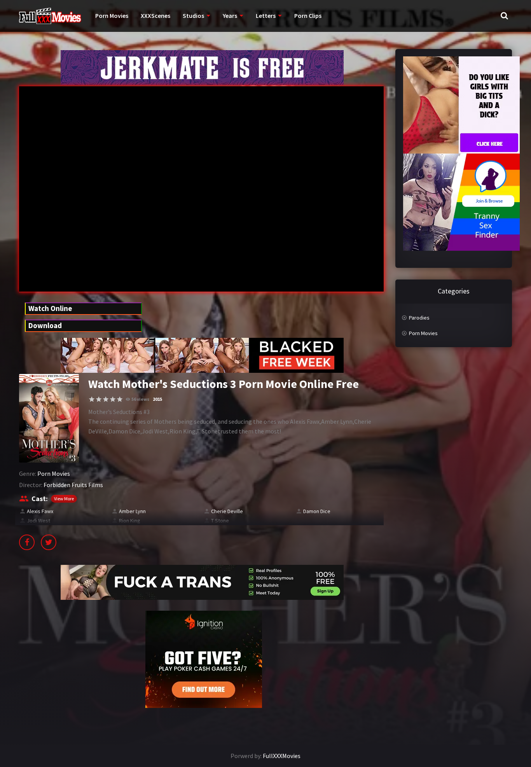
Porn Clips (307, 15)
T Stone (220, 520)
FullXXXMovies (281, 756)
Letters (266, 15)
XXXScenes (155, 15)
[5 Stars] (119, 399)
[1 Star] (91, 399)
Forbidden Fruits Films (73, 485)
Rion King (129, 520)
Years (230, 15)
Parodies (419, 317)
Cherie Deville (227, 511)
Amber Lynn (132, 511)
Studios (193, 15)
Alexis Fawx (40, 511)
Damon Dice (316, 511)
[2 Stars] (98, 399)
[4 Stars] (112, 399)
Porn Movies (111, 15)
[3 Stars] (105, 399)
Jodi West (38, 520)
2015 (157, 399)
